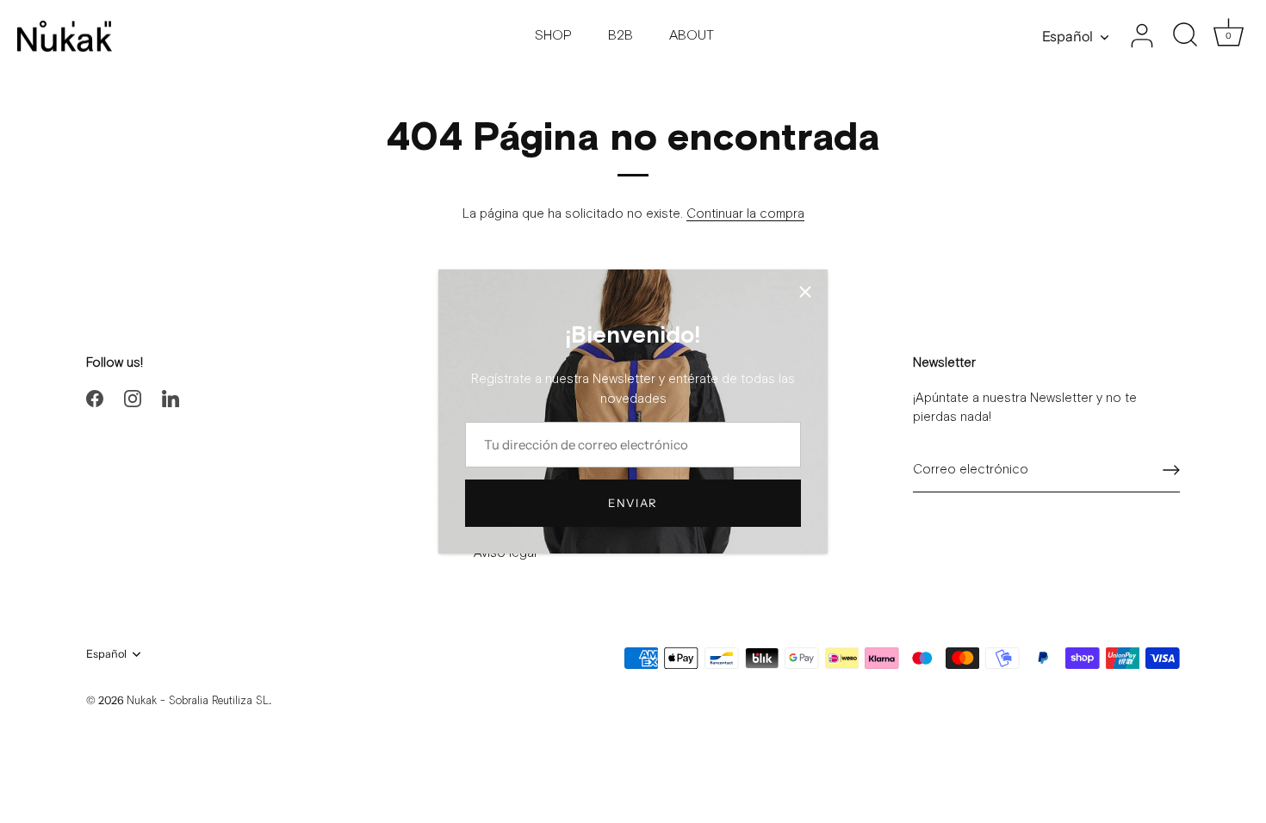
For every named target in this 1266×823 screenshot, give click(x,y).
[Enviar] (1171, 470)
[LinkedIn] (170, 398)
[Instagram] (132, 398)
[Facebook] (94, 398)
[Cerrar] (805, 292)
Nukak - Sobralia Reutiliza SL (198, 701)
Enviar (633, 503)
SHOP (553, 35)
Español (1067, 36)
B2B (620, 35)
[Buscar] (1185, 36)
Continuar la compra (745, 213)
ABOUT (691, 35)
